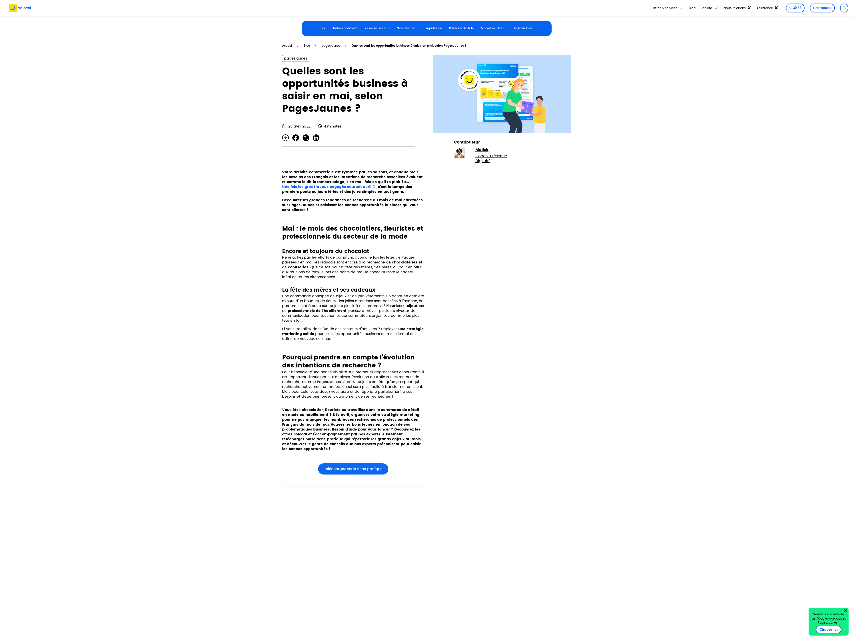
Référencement (345, 28)
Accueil (287, 46)
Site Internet (406, 28)
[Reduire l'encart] (845, 610)
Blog (692, 8)
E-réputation (432, 28)
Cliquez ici (830, 629)
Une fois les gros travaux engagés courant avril (326, 186)
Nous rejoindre (735, 8)
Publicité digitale (461, 28)
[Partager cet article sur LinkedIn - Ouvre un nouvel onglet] (316, 137)
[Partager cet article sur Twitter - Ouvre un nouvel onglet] (306, 137)
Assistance (765, 8)
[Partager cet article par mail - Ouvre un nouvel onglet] (285, 137)
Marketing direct (493, 28)
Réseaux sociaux (377, 28)
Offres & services (665, 8)
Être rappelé (822, 7)
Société (707, 8)
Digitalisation (522, 28)
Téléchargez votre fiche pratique (350, 469)
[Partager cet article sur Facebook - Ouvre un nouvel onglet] (295, 137)
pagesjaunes (330, 46)
